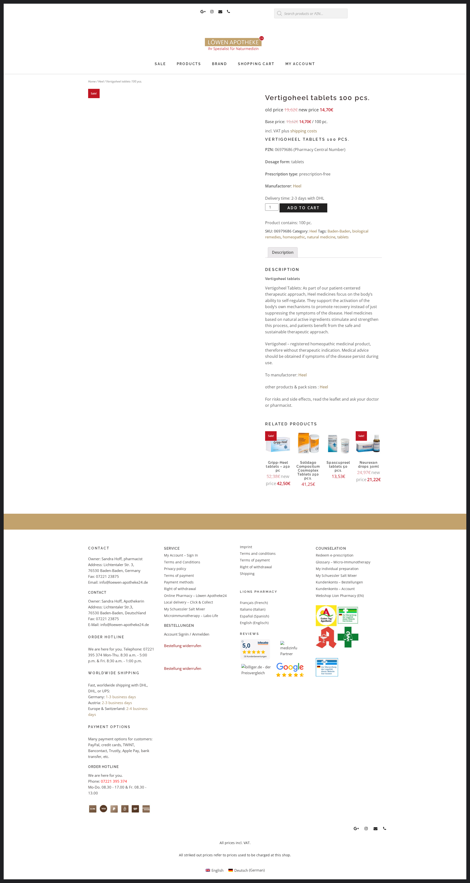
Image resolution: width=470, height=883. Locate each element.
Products (189, 64)
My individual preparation (337, 568)
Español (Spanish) (254, 616)
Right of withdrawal (180, 588)
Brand (219, 64)
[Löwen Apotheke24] (235, 50)
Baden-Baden (339, 231)
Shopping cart (256, 64)
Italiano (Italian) (252, 609)
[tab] (283, 252)
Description (283, 252)
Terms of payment (179, 575)
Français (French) (254, 602)
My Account (300, 64)
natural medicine (321, 236)
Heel (101, 81)
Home (92, 81)
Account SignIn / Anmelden (186, 634)
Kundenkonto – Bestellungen (339, 582)
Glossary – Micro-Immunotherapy (343, 562)
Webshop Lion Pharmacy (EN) (340, 595)
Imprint (246, 547)
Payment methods (179, 582)
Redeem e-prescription (334, 555)
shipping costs (303, 131)
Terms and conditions (258, 553)
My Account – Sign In (181, 555)
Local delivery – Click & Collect (188, 602)
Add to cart (303, 207)
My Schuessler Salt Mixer (184, 609)
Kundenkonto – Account (335, 588)
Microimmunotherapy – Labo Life (191, 615)
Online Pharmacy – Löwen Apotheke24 (195, 595)
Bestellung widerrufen (182, 645)
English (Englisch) (254, 622)
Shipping (247, 573)
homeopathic (294, 236)
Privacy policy (175, 568)
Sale (160, 64)
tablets (343, 236)
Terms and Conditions (182, 562)
